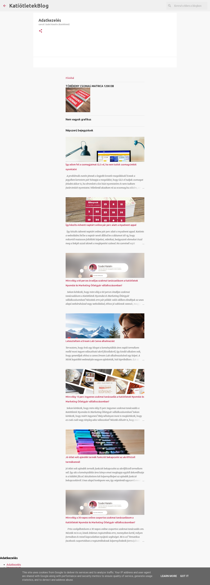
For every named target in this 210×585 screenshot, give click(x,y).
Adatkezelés (14, 564)
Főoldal (70, 78)
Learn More (169, 576)
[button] (40, 31)
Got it (184, 576)
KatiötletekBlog (29, 6)
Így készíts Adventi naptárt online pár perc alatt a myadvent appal (101, 225)
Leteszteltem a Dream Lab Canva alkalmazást (90, 341)
